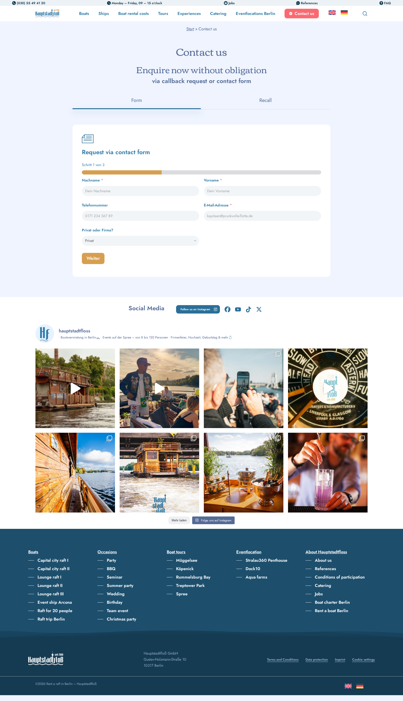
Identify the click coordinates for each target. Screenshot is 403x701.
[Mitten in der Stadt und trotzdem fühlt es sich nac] (159, 472)
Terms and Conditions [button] (283, 659)
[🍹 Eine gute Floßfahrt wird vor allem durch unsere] (328, 472)
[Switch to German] (344, 13)
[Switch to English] (348, 688)
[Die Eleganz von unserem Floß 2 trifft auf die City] (243, 472)
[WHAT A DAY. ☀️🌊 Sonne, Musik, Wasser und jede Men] (159, 388)
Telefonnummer (95, 205)
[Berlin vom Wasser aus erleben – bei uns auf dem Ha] (243, 388)
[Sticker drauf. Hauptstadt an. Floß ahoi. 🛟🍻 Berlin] (328, 388)
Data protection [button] (317, 659)
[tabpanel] (201, 201)
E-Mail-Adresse (218, 205)
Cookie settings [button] (363, 659)
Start (190, 29)
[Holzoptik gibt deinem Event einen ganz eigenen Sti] (75, 472)
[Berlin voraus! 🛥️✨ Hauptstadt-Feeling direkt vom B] (75, 388)
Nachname (92, 180)
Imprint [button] (340, 659)
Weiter (93, 258)
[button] (198, 309)
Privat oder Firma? (97, 230)
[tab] (137, 100)
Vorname (213, 180)
